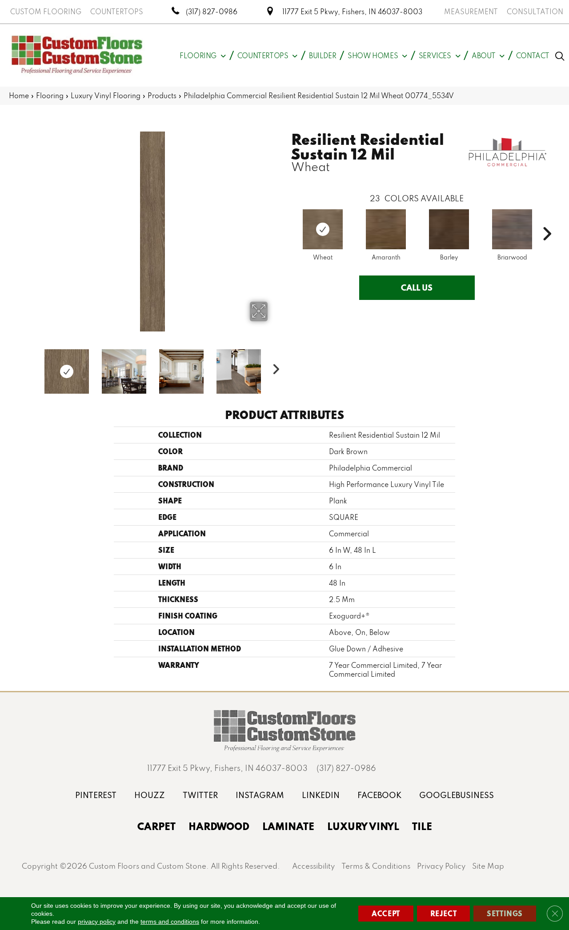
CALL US (417, 287)
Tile (422, 826)
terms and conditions (169, 921)
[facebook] (379, 795)
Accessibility (313, 865)
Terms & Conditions (375, 865)
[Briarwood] (512, 229)
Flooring (50, 95)
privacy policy (97, 921)
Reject (443, 913)
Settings (505, 913)
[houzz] (149, 795)
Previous (31, 367)
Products (162, 95)
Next (273, 367)
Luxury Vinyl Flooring (105, 95)
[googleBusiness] (456, 795)
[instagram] (260, 795)
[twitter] (200, 795)
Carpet (156, 826)
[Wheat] (323, 229)
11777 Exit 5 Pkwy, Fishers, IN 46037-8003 (352, 11)
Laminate (288, 826)
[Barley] (449, 229)
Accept (386, 913)
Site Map (488, 865)
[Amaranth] (386, 229)
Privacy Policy (441, 865)
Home (19, 95)
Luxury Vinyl (363, 826)
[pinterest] (95, 795)
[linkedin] (321, 795)
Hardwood (218, 826)
